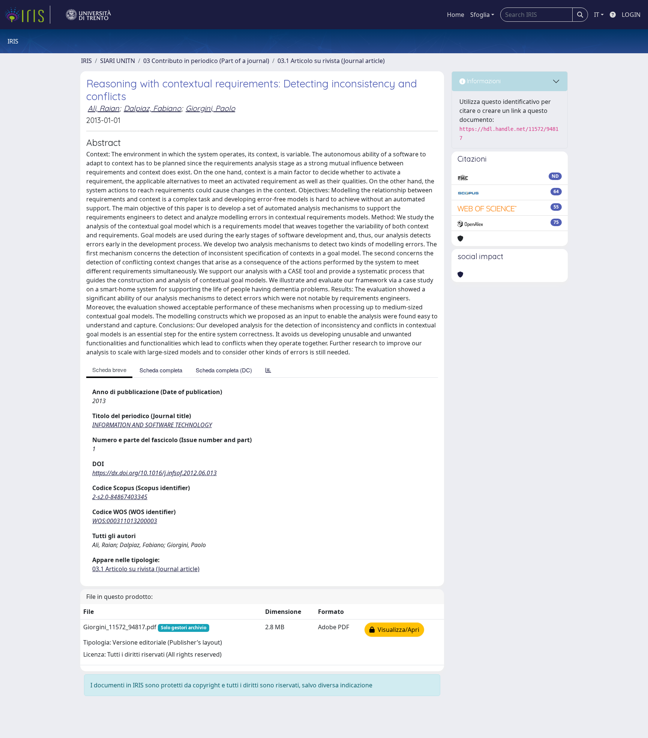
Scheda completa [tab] (161, 370)
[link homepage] (27, 15)
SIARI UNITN (117, 61)
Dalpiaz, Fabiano (152, 108)
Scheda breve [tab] (109, 370)
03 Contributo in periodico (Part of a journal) (206, 61)
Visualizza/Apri (397, 630)
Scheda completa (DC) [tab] (224, 370)
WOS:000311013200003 (124, 521)
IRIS (86, 61)
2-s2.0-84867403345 (119, 497)
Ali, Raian (103, 108)
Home (455, 14)
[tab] (268, 370)
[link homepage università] (88, 15)
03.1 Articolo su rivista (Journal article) (331, 61)
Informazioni (483, 81)
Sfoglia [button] (480, 14)
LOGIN (631, 14)
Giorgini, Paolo (210, 108)
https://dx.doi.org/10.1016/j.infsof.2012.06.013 (154, 473)
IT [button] (596, 14)
